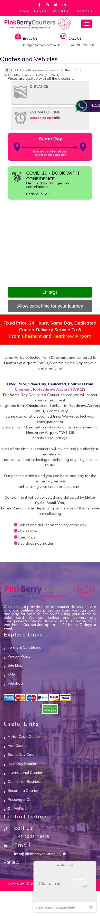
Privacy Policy (19, 656)
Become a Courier (23, 790)
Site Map (15, 665)
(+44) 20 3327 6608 (31, 836)
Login (24, 11)
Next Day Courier (22, 763)
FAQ (11, 674)
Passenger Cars (21, 799)
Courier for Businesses (26, 781)
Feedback (16, 683)
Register (41, 11)
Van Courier (18, 745)
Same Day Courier (23, 754)
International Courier (25, 772)
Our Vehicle (17, 808)
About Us (60, 11)
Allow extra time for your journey (50, 306)
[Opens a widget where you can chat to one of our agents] (65, 886)
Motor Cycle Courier (24, 736)
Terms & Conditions (24, 647)
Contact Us (82, 11)
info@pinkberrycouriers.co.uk (40, 853)
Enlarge (50, 292)
